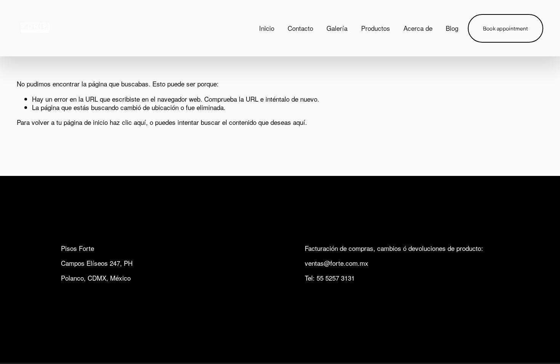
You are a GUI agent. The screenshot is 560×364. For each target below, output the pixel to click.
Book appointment (505, 28)
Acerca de (417, 28)
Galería (336, 28)
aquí (299, 122)
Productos (375, 28)
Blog (452, 28)
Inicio (266, 28)
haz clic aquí (128, 122)
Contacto (300, 28)
